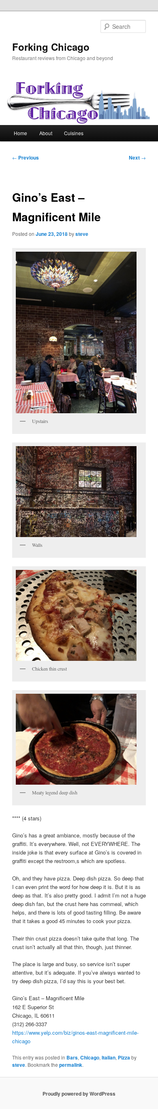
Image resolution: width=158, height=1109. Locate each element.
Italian (108, 1057)
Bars (72, 1057)
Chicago (89, 1057)
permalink (70, 1064)
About (45, 132)
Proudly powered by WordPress (79, 1093)
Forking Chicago (51, 47)
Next (137, 157)
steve (81, 233)
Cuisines (73, 132)
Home (20, 132)
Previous (25, 157)
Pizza (124, 1057)
